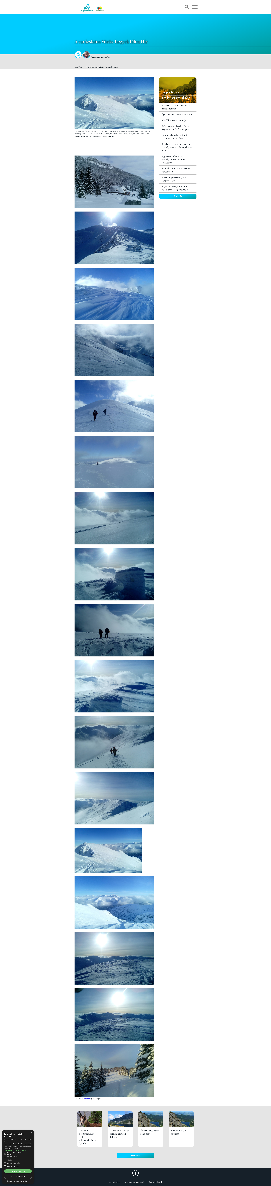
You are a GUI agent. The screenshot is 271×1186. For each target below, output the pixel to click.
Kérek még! (178, 196)
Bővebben (16, 1148)
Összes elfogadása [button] (18, 1171)
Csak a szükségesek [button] (18, 1177)
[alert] (18, 1157)
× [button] (31, 1132)
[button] (18, 1181)
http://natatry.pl (85, 1099)
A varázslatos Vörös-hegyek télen (102, 66)
